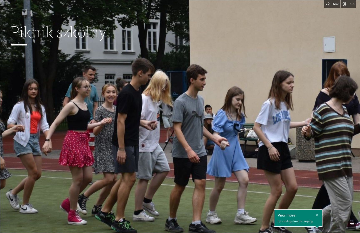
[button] (332, 4)
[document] (180, 116)
